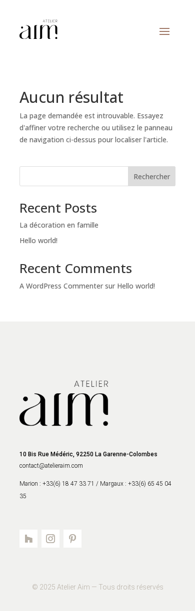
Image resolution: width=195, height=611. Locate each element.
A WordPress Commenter (61, 286)
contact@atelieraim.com (52, 465)
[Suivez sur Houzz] (29, 539)
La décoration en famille (59, 225)
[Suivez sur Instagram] (51, 539)
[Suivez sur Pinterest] (73, 539)
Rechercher (152, 176)
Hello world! (39, 240)
